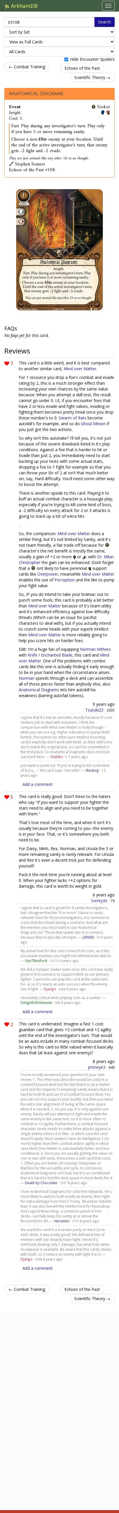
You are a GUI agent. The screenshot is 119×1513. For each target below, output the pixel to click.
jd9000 (88, 937)
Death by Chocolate (41, 1182)
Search (104, 22)
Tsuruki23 (94, 710)
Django (50, 989)
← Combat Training (27, 66)
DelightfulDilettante (36, 1002)
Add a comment (38, 784)
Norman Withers (95, 649)
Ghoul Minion (93, 423)
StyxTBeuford (36, 960)
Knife (32, 655)
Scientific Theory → (92, 77)
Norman (26, 678)
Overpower (47, 574)
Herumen (61, 1221)
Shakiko (56, 756)
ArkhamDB (24, 5)
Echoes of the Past (82, 68)
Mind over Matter (80, 368)
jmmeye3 (96, 1067)
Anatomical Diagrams (36, 93)
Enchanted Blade (56, 655)
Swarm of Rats (72, 418)
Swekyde (99, 900)
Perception (65, 580)
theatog (92, 770)
